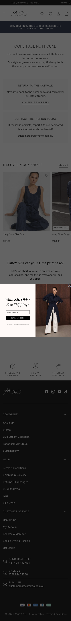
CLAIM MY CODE (18, 318)
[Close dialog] (69, 285)
